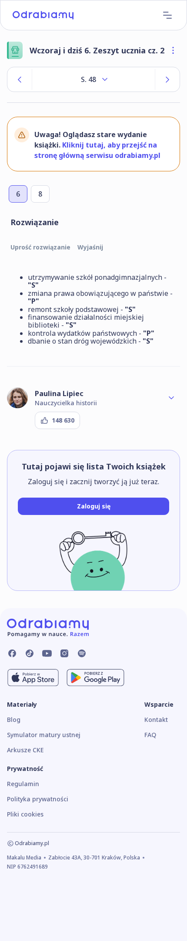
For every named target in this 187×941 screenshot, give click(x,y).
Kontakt (156, 719)
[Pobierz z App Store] (33, 677)
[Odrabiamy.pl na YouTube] (47, 653)
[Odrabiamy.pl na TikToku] (29, 653)
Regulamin (23, 784)
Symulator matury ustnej (43, 735)
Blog (13, 719)
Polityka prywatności (37, 799)
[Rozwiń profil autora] (171, 398)
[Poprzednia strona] (19, 79)
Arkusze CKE (25, 750)
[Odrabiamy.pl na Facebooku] (12, 653)
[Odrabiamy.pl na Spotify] (82, 653)
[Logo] (43, 15)
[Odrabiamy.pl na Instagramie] (64, 653)
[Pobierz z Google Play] (95, 677)
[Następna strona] (167, 79)
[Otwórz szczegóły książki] (173, 50)
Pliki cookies (25, 814)
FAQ (150, 735)
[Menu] (167, 15)
